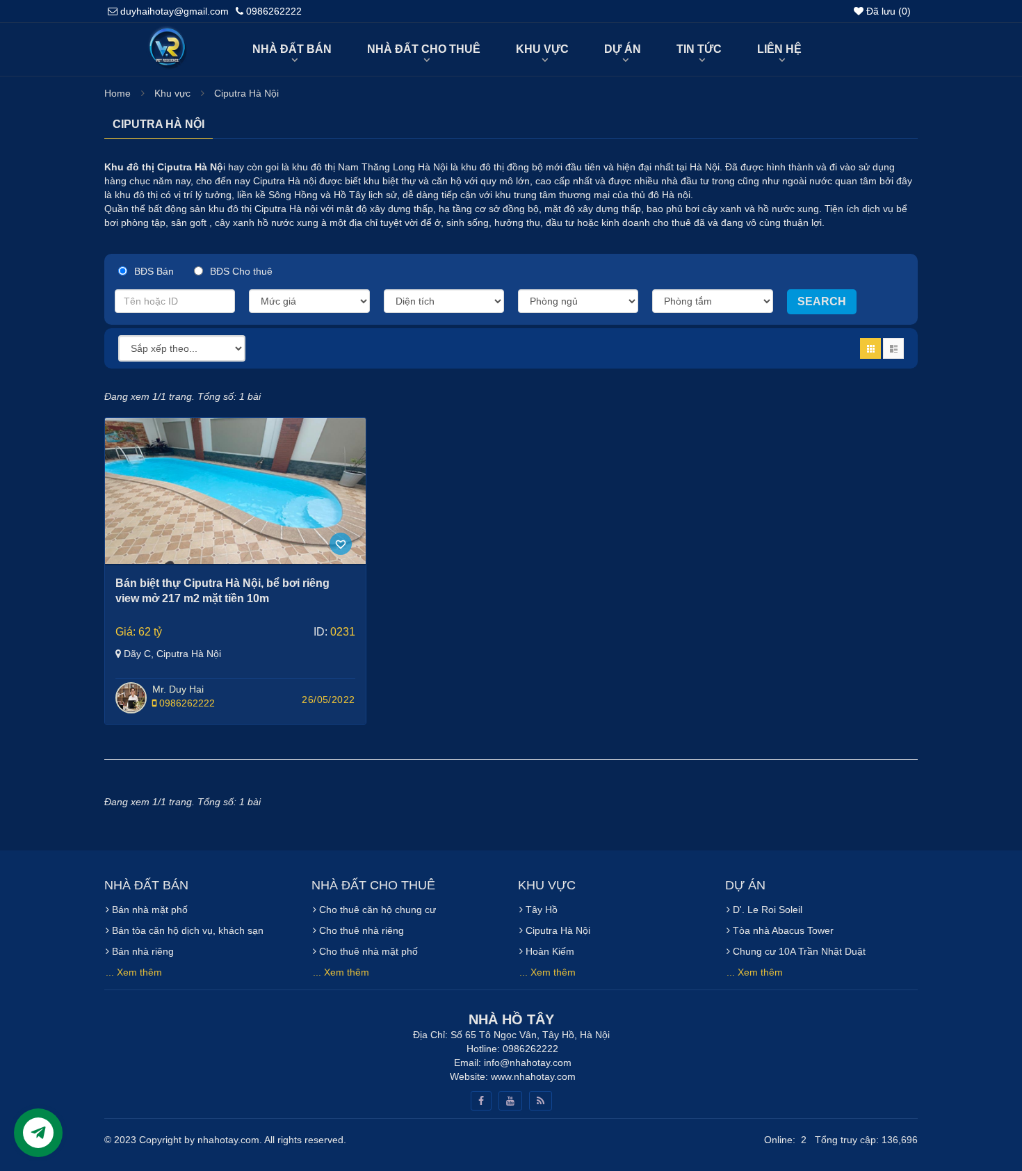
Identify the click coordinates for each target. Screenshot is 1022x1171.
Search (821, 301)
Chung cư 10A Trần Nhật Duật (798, 951)
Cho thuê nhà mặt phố (367, 951)
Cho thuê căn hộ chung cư (376, 909)
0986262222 (185, 703)
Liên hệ (779, 49)
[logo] (166, 32)
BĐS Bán (154, 271)
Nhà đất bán (292, 49)
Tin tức (699, 49)
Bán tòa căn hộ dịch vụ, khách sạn (186, 930)
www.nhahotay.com (533, 1076)
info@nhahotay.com (527, 1062)
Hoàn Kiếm (548, 951)
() (888, 11)
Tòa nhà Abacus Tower (782, 930)
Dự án (622, 49)
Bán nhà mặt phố (148, 909)
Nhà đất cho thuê (423, 49)
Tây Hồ (540, 909)
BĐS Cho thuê (241, 271)
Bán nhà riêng (141, 951)
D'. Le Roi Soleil (766, 909)
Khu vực (542, 49)
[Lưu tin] (341, 544)
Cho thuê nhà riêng (360, 930)
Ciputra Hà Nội (246, 93)
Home (117, 93)
